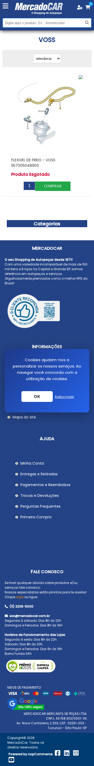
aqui (20, 597)
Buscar (86, 22)
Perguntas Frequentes (40, 506)
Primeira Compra (35, 517)
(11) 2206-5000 (21, 606)
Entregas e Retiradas (39, 474)
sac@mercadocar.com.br (29, 616)
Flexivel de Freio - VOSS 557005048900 (33, 162)
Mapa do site (24, 417)
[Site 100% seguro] (25, 709)
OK (37, 396)
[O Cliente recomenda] (47, 312)
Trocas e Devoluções (39, 495)
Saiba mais (64, 396)
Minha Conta (32, 463)
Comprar (53, 186)
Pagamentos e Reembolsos (45, 484)
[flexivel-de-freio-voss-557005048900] (47, 114)
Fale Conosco (47, 572)
